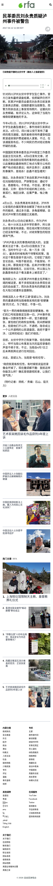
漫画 (4, 777)
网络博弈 (33, 756)
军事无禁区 (33, 745)
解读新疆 (33, 738)
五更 (31, 731)
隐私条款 (6, 856)
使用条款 (6, 859)
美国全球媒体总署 (10, 866)
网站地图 (6, 863)
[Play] (6, 85)
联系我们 (6, 846)
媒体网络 (6, 763)
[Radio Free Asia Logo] (26, 4)
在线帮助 (6, 842)
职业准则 (6, 852)
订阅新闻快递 (34, 813)
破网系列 (6, 849)
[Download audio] (48, 85)
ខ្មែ (3, 813)
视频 (4, 784)
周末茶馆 (33, 777)
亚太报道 (6, 735)
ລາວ (4, 809)
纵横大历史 (33, 780)
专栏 (4, 770)
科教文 (5, 752)
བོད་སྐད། (5, 816)
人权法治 (6, 756)
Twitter (31, 802)
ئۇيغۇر (5, 820)
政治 (4, 745)
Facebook (33, 799)
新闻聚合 (33, 806)
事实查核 (6, 780)
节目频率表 (33, 809)
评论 (4, 773)
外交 (4, 738)
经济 (4, 742)
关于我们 (6, 839)
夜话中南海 (33, 766)
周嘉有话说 (33, 773)
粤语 (4, 799)
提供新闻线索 (34, 816)
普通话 (5, 795)
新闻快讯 (6, 731)
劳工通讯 (33, 749)
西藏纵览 (33, 763)
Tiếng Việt (7, 823)
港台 (4, 749)
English (6, 827)
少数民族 (6, 766)
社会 (4, 759)
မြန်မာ (5, 802)
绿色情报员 (33, 752)
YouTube (32, 795)
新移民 (32, 759)
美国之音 (6, 870)
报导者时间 (33, 735)
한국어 (5, 806)
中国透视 (33, 770)
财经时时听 (33, 742)
